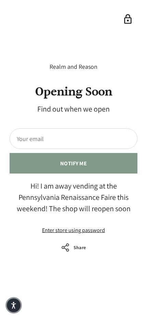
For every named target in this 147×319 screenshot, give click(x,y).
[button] (13, 305)
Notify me (73, 163)
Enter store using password (73, 230)
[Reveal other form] (127, 19)
